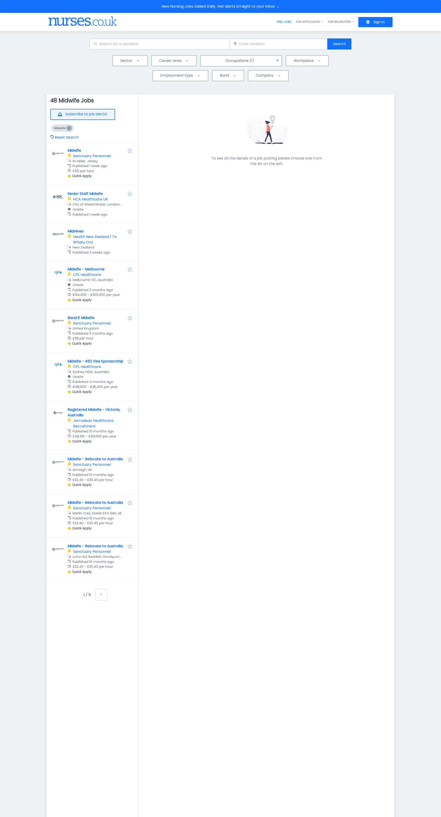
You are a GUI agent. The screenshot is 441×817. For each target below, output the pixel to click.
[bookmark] (130, 151)
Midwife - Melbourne (86, 269)
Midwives (76, 231)
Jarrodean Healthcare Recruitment (93, 423)
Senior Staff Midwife (85, 193)
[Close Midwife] (69, 128)
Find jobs (284, 22)
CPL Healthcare (87, 274)
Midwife (74, 150)
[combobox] (160, 44)
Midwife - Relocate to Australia (95, 459)
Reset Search (67, 137)
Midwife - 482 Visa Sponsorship (95, 361)
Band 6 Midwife (81, 317)
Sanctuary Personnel (92, 156)
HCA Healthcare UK (90, 199)
